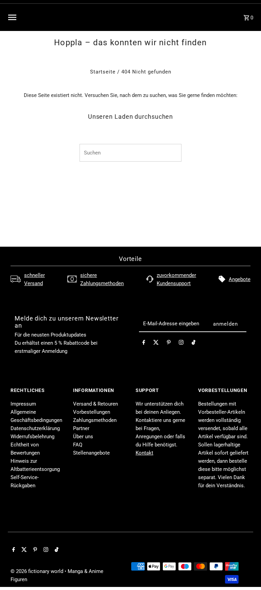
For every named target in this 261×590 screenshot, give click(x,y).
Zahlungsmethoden (95, 420)
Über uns (83, 436)
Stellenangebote (91, 453)
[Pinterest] (169, 344)
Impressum (23, 404)
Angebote (239, 279)
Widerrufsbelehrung (32, 436)
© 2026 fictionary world (38, 571)
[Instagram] (181, 344)
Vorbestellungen (91, 412)
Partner (81, 428)
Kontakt (144, 453)
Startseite (103, 72)
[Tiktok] (193, 344)
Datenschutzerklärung (35, 428)
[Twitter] (156, 344)
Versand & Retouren (95, 404)
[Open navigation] (56, 17)
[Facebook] (143, 344)
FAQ (77, 445)
